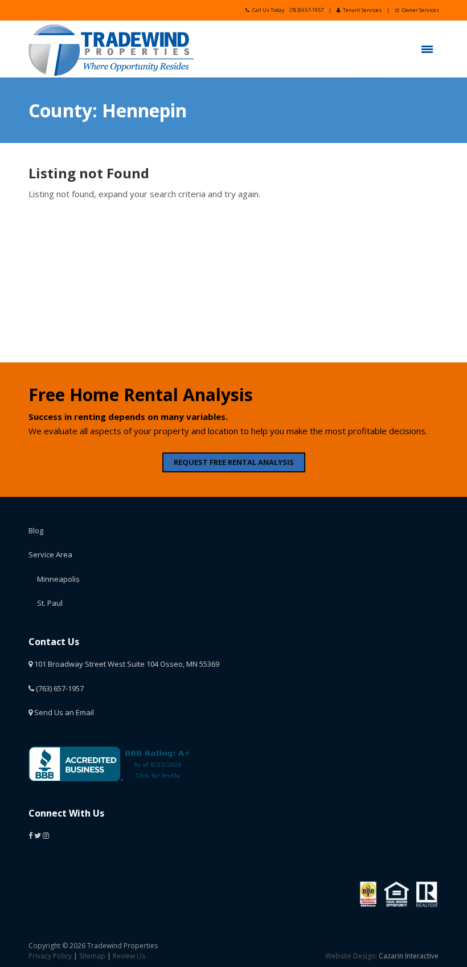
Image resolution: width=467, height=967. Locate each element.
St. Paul (50, 603)
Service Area (50, 554)
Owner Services (420, 10)
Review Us (129, 956)
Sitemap (92, 956)
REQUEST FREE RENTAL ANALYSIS (234, 462)
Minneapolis (58, 579)
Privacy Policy (50, 956)
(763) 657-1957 (306, 10)
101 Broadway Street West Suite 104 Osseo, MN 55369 (125, 664)
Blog (35, 530)
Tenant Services (362, 10)
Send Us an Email (63, 712)
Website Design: (351, 956)
